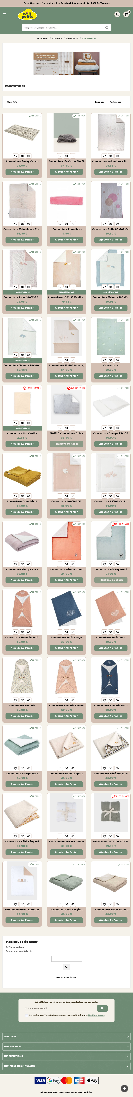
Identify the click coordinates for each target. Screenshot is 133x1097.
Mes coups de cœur (22, 942)
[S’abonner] (102, 1008)
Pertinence (118, 102)
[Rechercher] (66, 967)
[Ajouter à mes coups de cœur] (15, 155)
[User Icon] (117, 14)
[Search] (107, 28)
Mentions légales (96, 1015)
